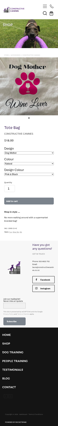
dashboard (23, 414)
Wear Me (16, 232)
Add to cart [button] (12, 201)
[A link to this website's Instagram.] (10, 396)
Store (6, 55)
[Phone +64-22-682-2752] (51, 6)
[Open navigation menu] (45, 6)
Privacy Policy (8, 314)
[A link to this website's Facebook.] (6, 396)
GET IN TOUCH (38, 254)
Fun (10, 232)
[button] (45, 13)
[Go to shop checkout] (51, 13)
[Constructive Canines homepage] (22, 10)
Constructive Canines (31, 55)
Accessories (16, 55)
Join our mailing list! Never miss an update (13, 300)
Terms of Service (23, 314)
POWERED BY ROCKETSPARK (15, 422)
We (21, 232)
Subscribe (12, 321)
